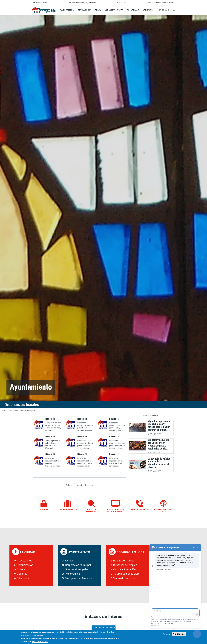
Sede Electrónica (114, 10)
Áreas (98, 10)
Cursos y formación (124, 569)
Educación (23, 578)
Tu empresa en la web (126, 573)
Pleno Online (72, 573)
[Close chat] (197, 634)
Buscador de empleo (125, 565)
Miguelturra (84, 10)
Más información (40, 641)
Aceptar (166, 634)
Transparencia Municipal (79, 578)
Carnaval (147, 10)
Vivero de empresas (124, 578)
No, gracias (179, 634)
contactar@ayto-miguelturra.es (84, 3)
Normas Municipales (77, 569)
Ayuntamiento (67, 10)
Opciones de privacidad (103, 627)
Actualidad (133, 10)
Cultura (21, 569)
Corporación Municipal (78, 565)
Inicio (4, 411)
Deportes (22, 573)
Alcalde (69, 560)
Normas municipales (27, 411)
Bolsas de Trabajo (123, 560)
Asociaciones (24, 560)
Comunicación (25, 565)
